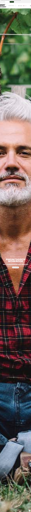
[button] (5, 2)
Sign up (21, 5)
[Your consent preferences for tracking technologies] (29, 510)
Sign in (19, 5)
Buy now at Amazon (15, 267)
